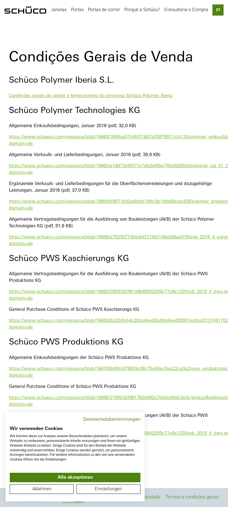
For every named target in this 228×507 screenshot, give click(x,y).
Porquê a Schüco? (142, 10)
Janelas (59, 10)
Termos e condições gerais (192, 497)
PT (218, 10)
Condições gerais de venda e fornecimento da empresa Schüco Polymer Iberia (91, 96)
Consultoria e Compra (186, 10)
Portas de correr (104, 10)
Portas (77, 10)
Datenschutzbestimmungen (111, 419)
